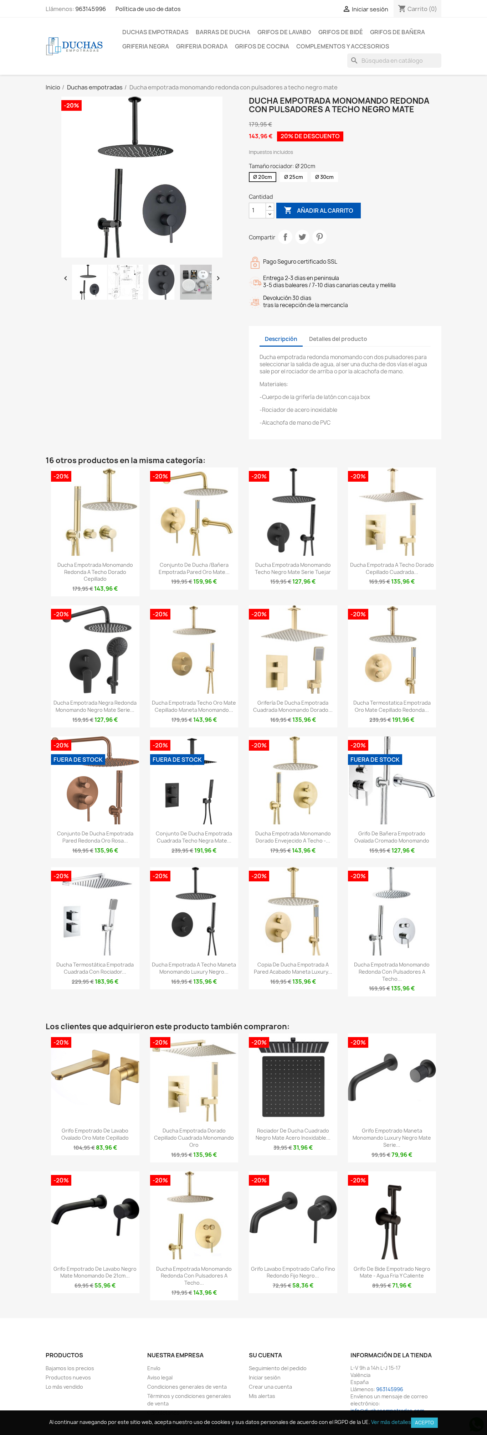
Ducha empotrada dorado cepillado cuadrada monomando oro (194, 1137)
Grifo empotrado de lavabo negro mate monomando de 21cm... (95, 1272)
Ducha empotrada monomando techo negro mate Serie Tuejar (293, 568)
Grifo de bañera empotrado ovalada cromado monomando (391, 837)
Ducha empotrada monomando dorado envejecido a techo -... (293, 837)
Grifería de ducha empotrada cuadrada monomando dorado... (293, 706)
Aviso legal (160, 1377)
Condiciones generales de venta (187, 1386)
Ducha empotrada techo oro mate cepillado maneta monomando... (194, 706)
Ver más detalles (391, 1422)
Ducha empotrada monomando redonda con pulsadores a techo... (392, 971)
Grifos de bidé (340, 32)
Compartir (285, 237)
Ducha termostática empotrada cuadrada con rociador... (95, 968)
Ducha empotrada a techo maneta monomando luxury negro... (194, 968)
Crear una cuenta (270, 1386)
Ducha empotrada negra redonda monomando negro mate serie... (95, 706)
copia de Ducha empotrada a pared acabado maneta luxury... (293, 968)
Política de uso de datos (148, 9)
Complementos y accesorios (342, 46)
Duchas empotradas (155, 32)
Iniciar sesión (265, 1377)
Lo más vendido (64, 1386)
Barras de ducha (223, 32)
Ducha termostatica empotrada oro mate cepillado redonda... (392, 706)
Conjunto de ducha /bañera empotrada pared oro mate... (194, 568)
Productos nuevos (68, 1377)
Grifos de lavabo (284, 32)
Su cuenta (265, 1355)
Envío (153, 1368)
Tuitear (302, 237)
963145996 (90, 9)
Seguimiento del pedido (278, 1368)
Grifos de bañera (397, 32)
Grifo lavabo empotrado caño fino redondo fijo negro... (293, 1272)
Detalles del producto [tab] (338, 339)
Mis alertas (262, 1396)
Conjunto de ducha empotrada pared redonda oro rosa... (95, 837)
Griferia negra (145, 46)
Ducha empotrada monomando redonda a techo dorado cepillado (95, 571)
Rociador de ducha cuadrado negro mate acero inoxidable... (293, 1134)
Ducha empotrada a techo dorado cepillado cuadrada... (392, 568)
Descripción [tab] (281, 339)
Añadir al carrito (318, 210)
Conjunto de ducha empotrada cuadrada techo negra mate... (194, 837)
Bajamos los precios (70, 1368)
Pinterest (319, 237)
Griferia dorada (202, 46)
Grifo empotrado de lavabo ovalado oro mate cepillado (95, 1134)
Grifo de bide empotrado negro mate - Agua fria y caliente (392, 1272)
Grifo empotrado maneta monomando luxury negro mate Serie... (392, 1137)
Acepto (424, 1422)
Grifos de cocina (262, 46)
